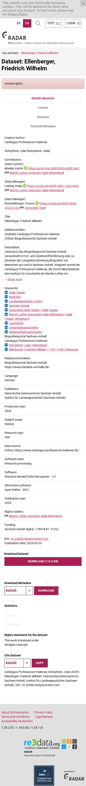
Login (70, 23)
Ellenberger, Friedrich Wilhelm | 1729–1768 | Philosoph (43, 349)
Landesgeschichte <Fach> (26, 301)
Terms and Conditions (15, 716)
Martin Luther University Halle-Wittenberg (36, 172)
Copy (40, 663)
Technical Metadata (43, 126)
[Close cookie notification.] (83, 3)
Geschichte (16, 323)
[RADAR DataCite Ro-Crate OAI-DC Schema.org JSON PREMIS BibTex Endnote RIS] (18, 590)
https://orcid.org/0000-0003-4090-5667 (54, 168)
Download (46, 590)
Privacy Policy (17, 14)
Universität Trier (35, 207)
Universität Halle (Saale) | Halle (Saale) (33, 310)
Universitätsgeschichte (23, 327)
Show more (15, 279)
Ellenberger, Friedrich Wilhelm (39, 53)
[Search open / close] (38, 23)
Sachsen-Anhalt (19, 305)
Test (51, 23)
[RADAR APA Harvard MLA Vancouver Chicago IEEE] (17, 663)
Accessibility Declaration (17, 721)
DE (19, 23)
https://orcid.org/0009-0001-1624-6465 (53, 186)
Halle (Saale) (17, 292)
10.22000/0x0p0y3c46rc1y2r (29, 538)
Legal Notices (44, 716)
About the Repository (15, 712)
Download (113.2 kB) (43, 561)
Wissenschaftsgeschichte (25, 332)
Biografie (15, 297)
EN (27, 23)
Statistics (43, 117)
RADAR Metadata (43, 98)
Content (43, 107)
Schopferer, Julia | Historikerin (28, 345)
